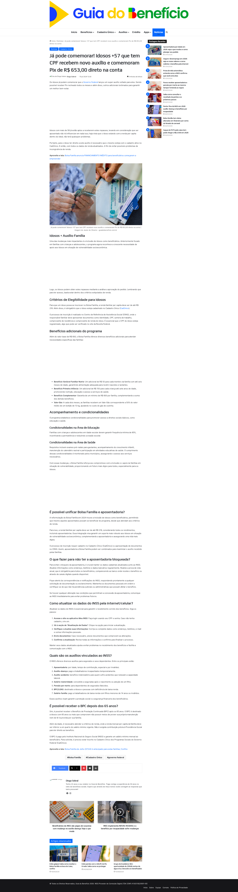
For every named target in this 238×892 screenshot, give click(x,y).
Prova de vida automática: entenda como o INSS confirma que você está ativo (175, 73)
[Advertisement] (96, 110)
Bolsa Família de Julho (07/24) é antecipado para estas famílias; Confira (96, 749)
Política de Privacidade (179, 888)
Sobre (151, 888)
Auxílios (123, 32)
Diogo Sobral (71, 77)
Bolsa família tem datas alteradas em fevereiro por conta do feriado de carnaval (175, 120)
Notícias (158, 32)
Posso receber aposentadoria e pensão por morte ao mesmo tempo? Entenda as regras (175, 85)
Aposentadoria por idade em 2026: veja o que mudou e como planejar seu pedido (175, 49)
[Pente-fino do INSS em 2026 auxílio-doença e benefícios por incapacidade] (154, 109)
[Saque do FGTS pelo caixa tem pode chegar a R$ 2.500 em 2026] (154, 133)
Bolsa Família (74, 757)
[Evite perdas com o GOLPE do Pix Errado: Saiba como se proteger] (96, 853)
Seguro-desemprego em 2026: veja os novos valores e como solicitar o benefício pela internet (175, 61)
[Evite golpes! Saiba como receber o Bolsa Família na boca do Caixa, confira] (64, 853)
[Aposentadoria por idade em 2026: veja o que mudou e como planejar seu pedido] (154, 50)
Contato (166, 888)
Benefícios (86, 32)
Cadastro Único (105, 32)
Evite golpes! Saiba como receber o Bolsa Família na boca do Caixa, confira (63, 866)
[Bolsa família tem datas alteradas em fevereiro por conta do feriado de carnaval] (154, 121)
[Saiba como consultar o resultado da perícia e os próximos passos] (154, 97)
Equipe (158, 888)
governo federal (116, 757)
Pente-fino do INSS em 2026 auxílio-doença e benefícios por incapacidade (175, 108)
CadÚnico (124, 308)
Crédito (136, 32)
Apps (146, 32)
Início (74, 32)
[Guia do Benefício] (119, 14)
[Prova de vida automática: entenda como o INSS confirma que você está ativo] (154, 74)
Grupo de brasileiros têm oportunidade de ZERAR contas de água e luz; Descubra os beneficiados (128, 866)
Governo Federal (90, 82)
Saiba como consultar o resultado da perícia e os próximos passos (172, 97)
